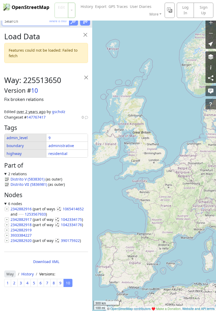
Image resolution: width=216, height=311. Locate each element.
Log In (185, 10)
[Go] (73, 21)
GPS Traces (118, 6)
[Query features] (210, 104)
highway (14, 153)
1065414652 (73, 208)
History (87, 6)
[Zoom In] (210, 22)
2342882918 (21, 224)
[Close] (85, 34)
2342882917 (21, 219)
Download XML (46, 261)
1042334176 (71, 224)
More (154, 14)
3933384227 (21, 235)
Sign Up (204, 10)
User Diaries (140, 6)
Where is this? (58, 21)
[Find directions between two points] (85, 21)
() (28, 179)
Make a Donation (168, 308)
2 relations (17, 173)
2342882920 (21, 240)
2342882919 (21, 229)
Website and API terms (198, 308)
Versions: (47, 273)
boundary (15, 145)
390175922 (70, 240)
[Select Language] (170, 10)
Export (100, 6)
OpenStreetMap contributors (130, 308)
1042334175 (71, 219)
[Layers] (210, 56)
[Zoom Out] (210, 33)
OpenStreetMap (30, 7)
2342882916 (21, 208)
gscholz (58, 111)
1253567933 (35, 214)
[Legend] (210, 67)
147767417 (36, 117)
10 (34, 90)
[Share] (210, 77)
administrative (61, 145)
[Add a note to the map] (210, 91)
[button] (210, 43)
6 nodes (15, 203)
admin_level (17, 137)
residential (57, 153)
